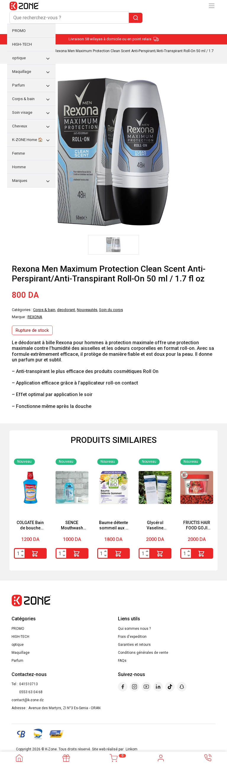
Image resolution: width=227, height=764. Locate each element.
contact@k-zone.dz (28, 700)
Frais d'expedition (132, 637)
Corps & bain (44, 309)
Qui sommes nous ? (134, 629)
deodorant (66, 309)
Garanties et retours (134, 645)
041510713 (28, 684)
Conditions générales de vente (143, 653)
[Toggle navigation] (212, 5)
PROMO (18, 629)
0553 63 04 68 (31, 692)
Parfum (17, 661)
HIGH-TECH (20, 637)
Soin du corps (111, 309)
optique (18, 645)
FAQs (122, 661)
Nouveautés (87, 309)
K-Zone (51, 749)
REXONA (34, 317)
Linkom (131, 749)
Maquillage (21, 653)
